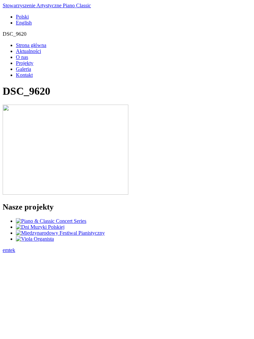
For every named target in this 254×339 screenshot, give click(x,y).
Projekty (24, 63)
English (24, 22)
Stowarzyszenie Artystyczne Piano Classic (47, 5)
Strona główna (31, 45)
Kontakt (24, 75)
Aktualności (28, 51)
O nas (22, 57)
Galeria (23, 69)
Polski (22, 17)
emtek (9, 250)
